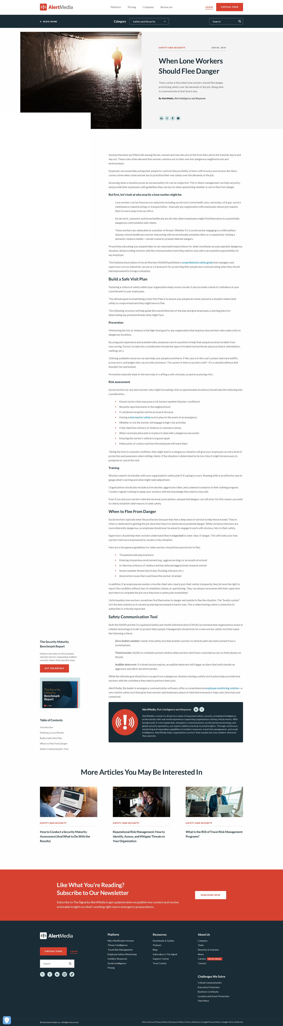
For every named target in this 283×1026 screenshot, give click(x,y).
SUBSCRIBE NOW (210, 895)
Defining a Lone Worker (52, 732)
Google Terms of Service (232, 1022)
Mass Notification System (121, 940)
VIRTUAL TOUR (229, 7)
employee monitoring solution (222, 688)
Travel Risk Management (120, 949)
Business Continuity (208, 991)
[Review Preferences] (7, 1020)
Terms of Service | (193, 1022)
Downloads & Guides (163, 940)
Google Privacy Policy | (211, 1022)
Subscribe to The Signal (165, 954)
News (201, 954)
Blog (155, 949)
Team (201, 945)
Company (203, 940)
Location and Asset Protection (213, 996)
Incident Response (117, 958)
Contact (202, 963)
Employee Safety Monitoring (122, 954)
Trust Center (159, 963)
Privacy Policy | (161, 1022)
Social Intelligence (117, 963)
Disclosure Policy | (177, 1022)
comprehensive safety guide (197, 262)
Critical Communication (210, 982)
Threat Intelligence (118, 945)
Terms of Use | (148, 1022)
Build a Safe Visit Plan (51, 738)
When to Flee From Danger (53, 743)
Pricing (111, 967)
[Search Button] (70, 964)
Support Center (161, 958)
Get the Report (54, 668)
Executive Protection (209, 987)
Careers (202, 958)
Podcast (157, 945)
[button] (161, 118)
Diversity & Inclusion (208, 949)
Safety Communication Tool (54, 748)
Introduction (46, 727)
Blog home (50, 22)
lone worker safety (140, 417)
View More (203, 1000)
